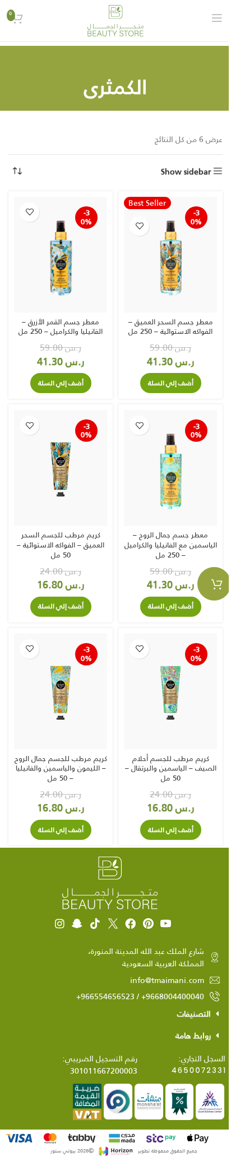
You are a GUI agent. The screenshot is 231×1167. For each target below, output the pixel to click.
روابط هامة (193, 1035)
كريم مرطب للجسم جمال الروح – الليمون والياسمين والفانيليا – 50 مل (61, 768)
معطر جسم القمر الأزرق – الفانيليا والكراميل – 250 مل (61, 327)
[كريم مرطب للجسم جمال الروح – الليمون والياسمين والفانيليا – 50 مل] (60, 692)
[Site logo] (115, 20)
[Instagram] (59, 923)
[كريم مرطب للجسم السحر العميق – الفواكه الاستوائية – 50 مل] (60, 468)
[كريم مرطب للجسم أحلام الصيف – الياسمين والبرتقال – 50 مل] (170, 692)
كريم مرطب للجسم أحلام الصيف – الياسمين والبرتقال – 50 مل (170, 768)
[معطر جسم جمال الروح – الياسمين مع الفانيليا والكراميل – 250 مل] (170, 468)
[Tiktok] (95, 923)
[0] (214, 584)
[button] (170, 383)
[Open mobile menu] (217, 18)
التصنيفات (194, 1014)
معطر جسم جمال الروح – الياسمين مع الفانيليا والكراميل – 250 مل (170, 544)
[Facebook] (130, 923)
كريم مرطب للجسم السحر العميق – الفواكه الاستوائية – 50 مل (60, 544)
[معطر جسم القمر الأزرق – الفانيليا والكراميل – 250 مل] (60, 255)
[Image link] (110, 882)
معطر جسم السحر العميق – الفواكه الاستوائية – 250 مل (170, 327)
